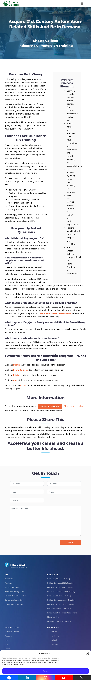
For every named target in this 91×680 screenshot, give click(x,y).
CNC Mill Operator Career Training (61, 591)
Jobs (6, 640)
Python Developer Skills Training (60, 583)
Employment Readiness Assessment (62, 613)
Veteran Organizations (14, 604)
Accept (45, 671)
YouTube (54, 644)
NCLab (23, 385)
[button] (87, 653)
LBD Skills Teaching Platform (59, 621)
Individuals (9, 579)
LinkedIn (54, 640)
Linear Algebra (53, 617)
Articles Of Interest (12, 631)
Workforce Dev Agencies (14, 591)
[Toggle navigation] (82, 3)
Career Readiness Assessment (59, 608)
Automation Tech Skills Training (60, 587)
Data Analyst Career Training (59, 596)
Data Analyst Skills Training (58, 579)
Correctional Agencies (14, 600)
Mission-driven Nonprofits (15, 596)
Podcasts (8, 636)
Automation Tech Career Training (60, 604)
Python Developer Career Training (61, 600)
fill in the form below (73, 406)
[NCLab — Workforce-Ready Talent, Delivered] (15, 3)
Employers (9, 583)
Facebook (55, 636)
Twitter (54, 631)
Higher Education (12, 587)
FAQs (7, 644)
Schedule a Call (50, 406)
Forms (7, 648)
